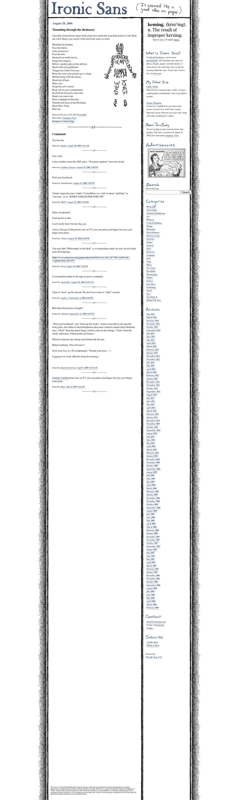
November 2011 (153, 385)
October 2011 (152, 388)
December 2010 (153, 420)
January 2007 (152, 572)
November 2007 (153, 539)
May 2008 (151, 520)
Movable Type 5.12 (154, 657)
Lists (176, 135)
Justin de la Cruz (68, 367)
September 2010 (153, 430)
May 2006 (151, 597)
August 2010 (152, 433)
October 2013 (152, 326)
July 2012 (150, 362)
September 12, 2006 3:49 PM (82, 313)
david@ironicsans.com (156, 621)
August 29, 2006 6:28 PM (78, 238)
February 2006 (153, 607)
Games (149, 242)
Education (151, 229)
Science (150, 280)
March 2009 (152, 488)
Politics (150, 277)
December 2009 (153, 459)
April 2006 (151, 601)
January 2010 (152, 455)
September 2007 (153, 546)
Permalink (81, 114)
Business (150, 219)
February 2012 (153, 375)
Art (148, 216)
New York (151, 267)
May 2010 (151, 443)
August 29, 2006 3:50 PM (84, 183)
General (150, 245)
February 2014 (153, 320)
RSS (156, 642)
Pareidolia (151, 271)
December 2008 (153, 497)
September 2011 (153, 391)
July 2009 (150, 475)
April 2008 (151, 523)
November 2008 (153, 501)
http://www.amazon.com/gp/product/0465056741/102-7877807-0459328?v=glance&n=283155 (91, 259)
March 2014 (152, 317)
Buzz (63, 386)
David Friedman (157, 57)
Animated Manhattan (156, 213)
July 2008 (150, 513)
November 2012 (153, 359)
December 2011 (153, 381)
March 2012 (152, 372)
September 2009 (153, 468)
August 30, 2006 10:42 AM (82, 282)
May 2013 (151, 339)
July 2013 (150, 333)
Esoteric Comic (153, 235)
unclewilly (65, 282)
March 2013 (152, 346)
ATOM (149, 642)
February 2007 (153, 568)
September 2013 (153, 330)
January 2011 (152, 417)
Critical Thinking (154, 222)
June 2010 (151, 439)
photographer (152, 60)
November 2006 (153, 578)
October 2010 (152, 427)
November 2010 (153, 423)
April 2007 (151, 562)
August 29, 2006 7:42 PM (77, 266)
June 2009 (151, 478)
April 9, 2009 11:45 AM (87, 367)
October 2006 (152, 581)
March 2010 (152, 449)
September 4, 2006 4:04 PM (81, 297)
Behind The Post (154, 300)
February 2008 (153, 530)
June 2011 (151, 401)
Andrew (64, 297)
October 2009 (152, 465)
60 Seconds (151, 206)
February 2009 (153, 491)
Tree (148, 293)
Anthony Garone (68, 167)
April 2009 (151, 484)
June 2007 (151, 556)
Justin (63, 145)
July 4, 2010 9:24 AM (76, 386)
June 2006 (151, 594)
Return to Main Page (63, 121)
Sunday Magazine (154, 102)
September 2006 (153, 585)
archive (150, 132)
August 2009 (152, 472)
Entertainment (153, 232)
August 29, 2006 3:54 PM (78, 202)
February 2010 (153, 452)
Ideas (149, 248)
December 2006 (153, 575)
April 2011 (151, 407)
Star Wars (151, 284)
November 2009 (153, 462)
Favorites (150, 238)
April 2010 (151, 446)
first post (157, 73)
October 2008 (152, 504)
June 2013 (151, 336)
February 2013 (153, 349)
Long (149, 261)
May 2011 (151, 404)
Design (149, 226)
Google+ (150, 628)
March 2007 (152, 565)
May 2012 (151, 365)
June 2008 (151, 517)
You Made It (152, 297)
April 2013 (151, 343)
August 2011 (152, 394)
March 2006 (152, 604)
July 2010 (150, 436)
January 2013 (152, 352)
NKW (63, 202)
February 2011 (153, 414)
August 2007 (152, 549)
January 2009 (152, 494)
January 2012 (152, 378)
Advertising (152, 209)
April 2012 (151, 369)
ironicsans (159, 624)
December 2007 (153, 536)
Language (169, 135)
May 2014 (151, 314)
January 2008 (152, 533)
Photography (152, 274)
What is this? (153, 645)
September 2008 (153, 507)
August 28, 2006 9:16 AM (78, 145)
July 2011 (150, 398)
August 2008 (152, 510)
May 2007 (151, 559)
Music (149, 264)
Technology (151, 287)
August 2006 (152, 588)
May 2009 (151, 481)
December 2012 (153, 356)
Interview (151, 251)
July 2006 (150, 591)
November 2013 (153, 323)
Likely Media (152, 86)
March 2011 (152, 410)
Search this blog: (152, 188)
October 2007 (152, 543)
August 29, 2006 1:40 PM (87, 167)
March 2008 (152, 527)
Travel (149, 290)
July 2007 (150, 552)
